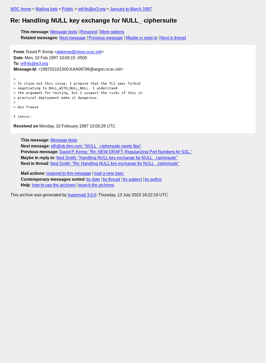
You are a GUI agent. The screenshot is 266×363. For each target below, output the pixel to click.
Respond (88, 32)
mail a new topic (109, 173)
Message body (63, 32)
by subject (132, 179)
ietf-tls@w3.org (91, 9)
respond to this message (68, 173)
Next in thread (173, 38)
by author (153, 179)
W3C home (20, 9)
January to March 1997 (131, 9)
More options (112, 32)
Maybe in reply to (141, 38)
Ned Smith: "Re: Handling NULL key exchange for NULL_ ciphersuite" (114, 163)
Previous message (106, 38)
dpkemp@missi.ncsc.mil (79, 52)
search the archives (96, 185)
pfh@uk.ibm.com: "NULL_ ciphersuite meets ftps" (96, 146)
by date (93, 179)
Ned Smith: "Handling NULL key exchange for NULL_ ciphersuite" (117, 158)
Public (68, 9)
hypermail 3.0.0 (82, 195)
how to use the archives (53, 185)
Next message (72, 38)
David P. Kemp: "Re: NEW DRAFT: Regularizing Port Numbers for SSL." (125, 152)
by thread (111, 179)
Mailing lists (46, 9)
